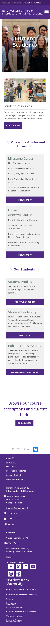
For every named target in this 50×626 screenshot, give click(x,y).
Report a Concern (14, 620)
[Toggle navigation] (46, 11)
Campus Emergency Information (21, 611)
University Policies (14, 616)
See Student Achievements (25, 372)
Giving (9, 557)
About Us (10, 458)
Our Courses (24, 423)
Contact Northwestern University (21, 594)
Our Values (11, 466)
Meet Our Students (25, 301)
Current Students (14, 475)
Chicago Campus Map (16, 508)
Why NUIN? (11, 462)
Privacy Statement (14, 607)
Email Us (10, 524)
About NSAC (25, 335)
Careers (9, 599)
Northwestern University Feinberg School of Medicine (23, 3)
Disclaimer (11, 603)
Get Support (13, 125)
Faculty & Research (14, 479)
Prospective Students (16, 470)
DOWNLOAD (23, 200)
